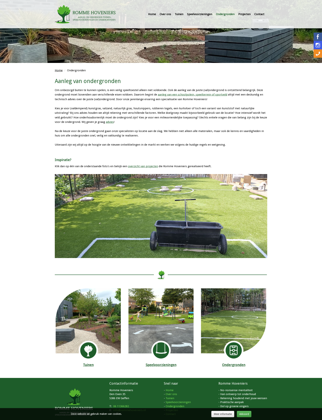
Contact (259, 14)
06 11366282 (121, 406)
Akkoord (244, 414)
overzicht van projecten (143, 166)
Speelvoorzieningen (199, 14)
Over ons (165, 14)
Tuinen (179, 14)
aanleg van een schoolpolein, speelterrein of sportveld (192, 94)
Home (152, 14)
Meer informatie (223, 414)
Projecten (244, 14)
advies (110, 122)
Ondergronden (225, 14)
